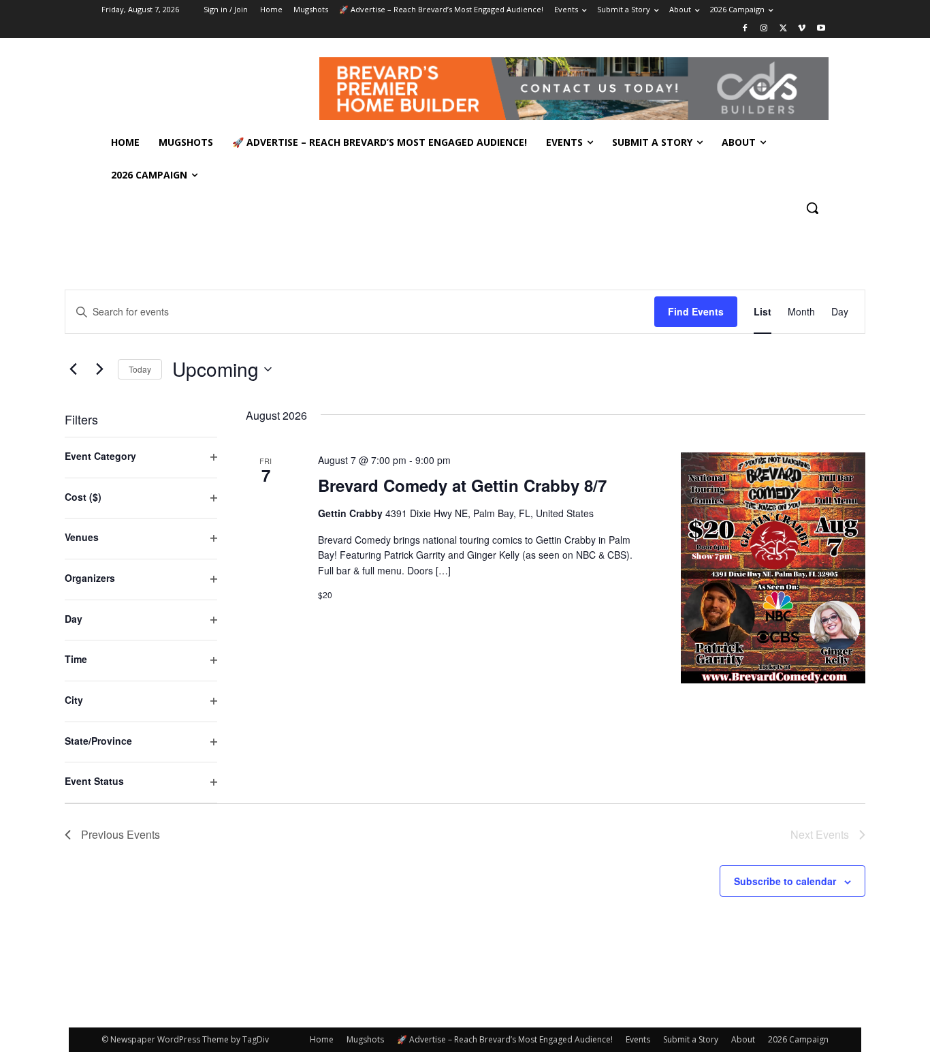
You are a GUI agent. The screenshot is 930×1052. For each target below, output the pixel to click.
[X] (783, 29)
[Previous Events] (73, 369)
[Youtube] (821, 29)
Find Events (696, 311)
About (743, 1039)
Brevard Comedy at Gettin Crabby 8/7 (462, 485)
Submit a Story (690, 1039)
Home (322, 1039)
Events (638, 1039)
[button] (812, 207)
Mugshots (365, 1039)
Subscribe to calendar (785, 881)
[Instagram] (764, 29)
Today (140, 369)
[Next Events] (99, 369)
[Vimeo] (801, 29)
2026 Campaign (798, 1039)
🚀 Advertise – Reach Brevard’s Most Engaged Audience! (505, 1039)
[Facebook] (745, 29)
